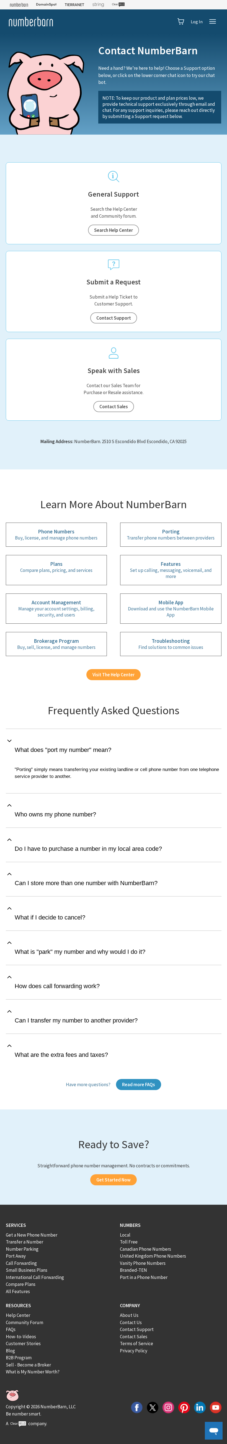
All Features (18, 1291)
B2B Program (19, 1358)
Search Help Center (113, 230)
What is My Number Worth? (33, 1372)
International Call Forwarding (35, 1277)
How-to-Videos (21, 1336)
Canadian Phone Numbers (145, 1249)
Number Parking (22, 1249)
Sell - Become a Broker (28, 1365)
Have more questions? (88, 1084)
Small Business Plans (26, 1270)
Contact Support (113, 318)
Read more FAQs (138, 1084)
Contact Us (131, 1322)
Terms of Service (136, 1343)
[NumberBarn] (31, 21)
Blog (10, 1351)
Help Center (18, 1315)
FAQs (11, 1329)
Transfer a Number (24, 1242)
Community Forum (24, 1322)
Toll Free (129, 1242)
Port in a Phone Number (143, 1277)
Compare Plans (20, 1284)
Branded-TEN (133, 1270)
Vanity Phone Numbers (143, 1263)
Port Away (16, 1256)
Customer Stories (23, 1343)
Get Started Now (113, 1180)
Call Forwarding (21, 1263)
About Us (129, 1315)
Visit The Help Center (113, 675)
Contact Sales (113, 407)
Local (125, 1235)
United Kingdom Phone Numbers (153, 1256)
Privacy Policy (133, 1351)
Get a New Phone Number (31, 1235)
